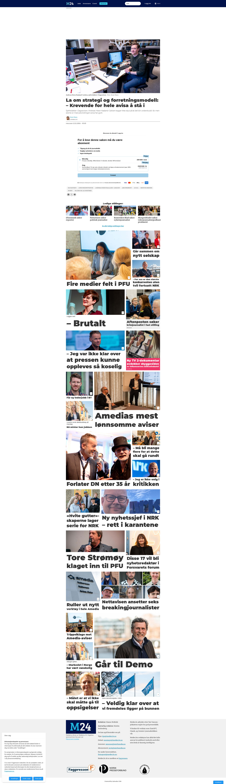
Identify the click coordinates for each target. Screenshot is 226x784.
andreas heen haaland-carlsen (107, 188)
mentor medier (146, 188)
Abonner (103, 3)
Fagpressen (123, 758)
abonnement (127, 188)
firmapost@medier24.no (107, 754)
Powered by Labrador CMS (113, 781)
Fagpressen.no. (9, 771)
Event (95, 3)
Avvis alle (38, 778)
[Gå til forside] (69, 3)
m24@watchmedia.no (116, 748)
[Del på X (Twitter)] (71, 194)
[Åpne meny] (157, 3)
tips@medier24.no (109, 736)
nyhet (70, 190)
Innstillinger (218, 782)
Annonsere (87, 3)
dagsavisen (72, 188)
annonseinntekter (86, 188)
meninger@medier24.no (113, 740)
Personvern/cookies (72, 739)
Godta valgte (27, 778)
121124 (136, 188)
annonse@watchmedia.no (116, 744)
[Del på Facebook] (68, 194)
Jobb (79, 3)
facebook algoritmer (83, 190)
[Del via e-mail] (74, 194)
